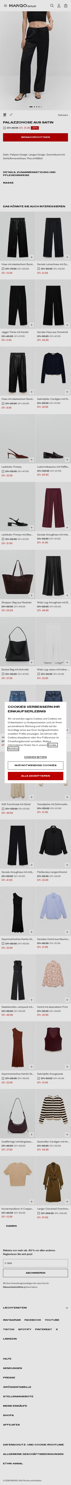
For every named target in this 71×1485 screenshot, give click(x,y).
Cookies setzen (35, 757)
